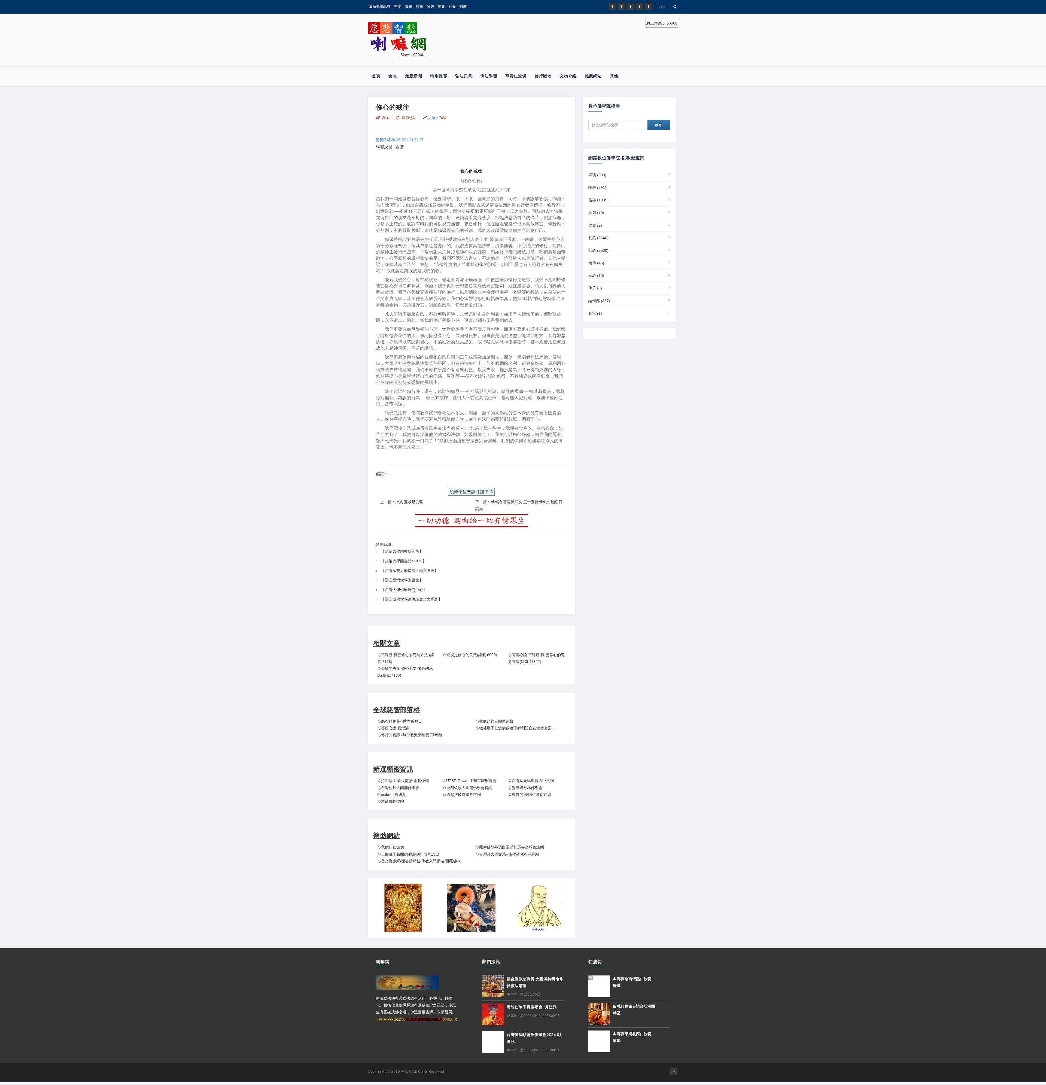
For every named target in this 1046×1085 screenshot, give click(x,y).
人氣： (437, 118)
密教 (596, 275)
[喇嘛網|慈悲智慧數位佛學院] (621, 6)
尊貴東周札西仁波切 (633, 1034)
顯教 (463, 6)
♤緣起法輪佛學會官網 (462, 794)
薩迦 (430, 6)
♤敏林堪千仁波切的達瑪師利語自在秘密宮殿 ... (515, 728)
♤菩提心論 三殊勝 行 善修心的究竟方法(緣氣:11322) (536, 658)
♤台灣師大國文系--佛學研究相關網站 (507, 854)
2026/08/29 (532, 994)
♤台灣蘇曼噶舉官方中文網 (531, 780)
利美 (452, 6)
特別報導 (438, 76)
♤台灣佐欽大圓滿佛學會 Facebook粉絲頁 (398, 791)
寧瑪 (397, 6)
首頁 (376, 76)
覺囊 (441, 6)
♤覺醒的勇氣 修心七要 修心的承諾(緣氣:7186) (405, 671)
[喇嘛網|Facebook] (612, 6)
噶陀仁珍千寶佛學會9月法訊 (532, 1007)
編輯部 (599, 301)
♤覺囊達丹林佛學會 (525, 788)
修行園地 (543, 76)
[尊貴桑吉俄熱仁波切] (599, 982)
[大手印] (471, 908)
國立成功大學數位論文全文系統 (411, 599)
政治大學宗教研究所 (402, 551)
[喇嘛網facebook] (673, 1071)
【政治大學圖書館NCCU (401, 561)
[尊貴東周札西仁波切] (599, 1041)
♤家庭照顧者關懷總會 (494, 721)
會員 (392, 76)
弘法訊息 (463, 76)
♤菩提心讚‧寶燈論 (393, 728)
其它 (595, 313)
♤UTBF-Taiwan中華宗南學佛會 (469, 780)
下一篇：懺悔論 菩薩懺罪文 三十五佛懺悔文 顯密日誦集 (518, 505)
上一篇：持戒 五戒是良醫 (401, 502)
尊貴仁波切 (516, 76)
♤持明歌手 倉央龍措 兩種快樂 (403, 780)
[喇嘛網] (639, 6)
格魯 (419, 6)
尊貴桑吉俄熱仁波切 (633, 979)
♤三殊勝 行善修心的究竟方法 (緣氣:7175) (405, 658)
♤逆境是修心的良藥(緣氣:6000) (470, 655)
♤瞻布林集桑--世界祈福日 (399, 721)
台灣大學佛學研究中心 (404, 589)
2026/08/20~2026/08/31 (541, 1050)
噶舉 (408, 6)
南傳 (596, 263)
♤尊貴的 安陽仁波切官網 (529, 794)
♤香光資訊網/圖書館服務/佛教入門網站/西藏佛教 (419, 861)
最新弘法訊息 (379, 6)
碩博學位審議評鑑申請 (471, 491)
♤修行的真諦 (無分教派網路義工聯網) (409, 735)
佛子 (595, 288)
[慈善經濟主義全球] (648, 6)
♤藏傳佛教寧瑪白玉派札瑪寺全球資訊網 (509, 847)
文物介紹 (568, 76)
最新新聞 (413, 76)
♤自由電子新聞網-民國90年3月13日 (408, 854)
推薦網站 (593, 76)
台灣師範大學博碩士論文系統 (409, 570)
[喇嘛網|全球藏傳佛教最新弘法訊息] (630, 6)
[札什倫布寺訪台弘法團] (599, 1013)
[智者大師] (539, 908)
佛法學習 (488, 76)
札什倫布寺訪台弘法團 (635, 1006)
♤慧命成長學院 (390, 801)
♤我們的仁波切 (390, 847)
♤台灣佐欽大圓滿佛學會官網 (467, 788)
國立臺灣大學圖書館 (402, 580)
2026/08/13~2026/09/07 (541, 1016)
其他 (614, 76)
